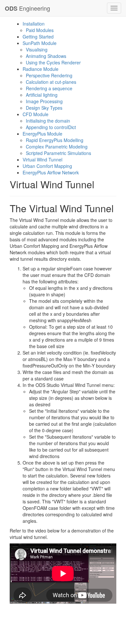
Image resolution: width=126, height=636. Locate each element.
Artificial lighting (42, 95)
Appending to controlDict (51, 127)
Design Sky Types (44, 107)
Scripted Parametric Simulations (58, 153)
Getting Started (38, 36)
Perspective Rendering (49, 75)
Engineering (27, 8)
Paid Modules (40, 30)
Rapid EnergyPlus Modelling (54, 140)
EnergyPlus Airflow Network (51, 172)
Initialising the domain (48, 120)
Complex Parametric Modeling (57, 146)
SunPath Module (40, 43)
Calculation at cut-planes (51, 82)
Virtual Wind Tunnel (42, 159)
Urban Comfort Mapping (47, 166)
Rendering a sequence (49, 88)
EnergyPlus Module (42, 133)
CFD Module (35, 114)
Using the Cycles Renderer (53, 62)
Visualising (36, 49)
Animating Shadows (46, 56)
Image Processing (44, 101)
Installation (34, 23)
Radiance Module (40, 69)
